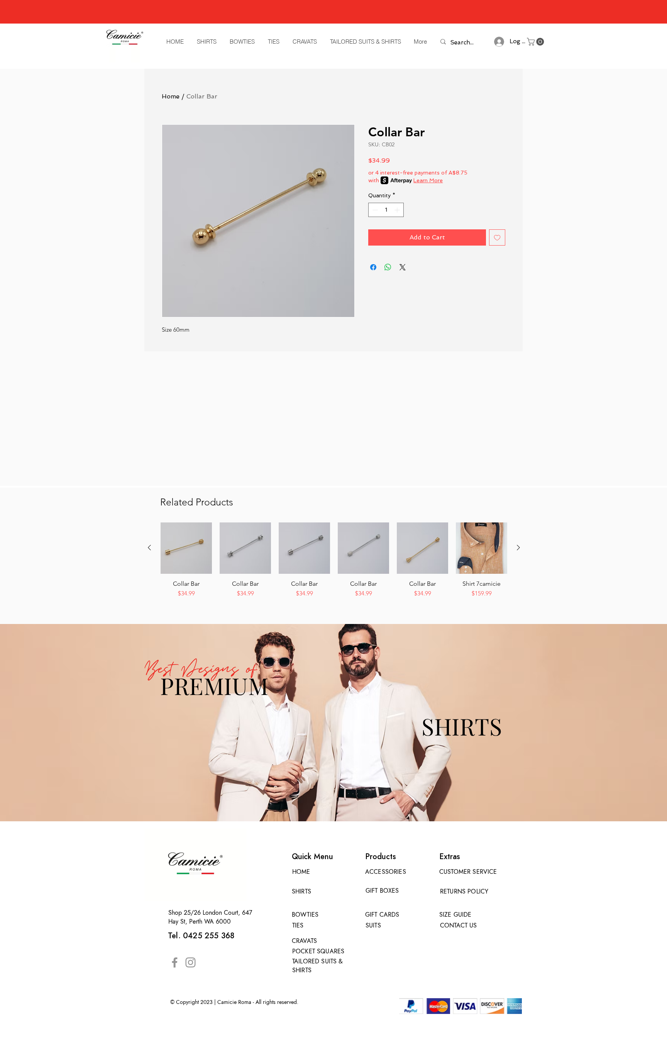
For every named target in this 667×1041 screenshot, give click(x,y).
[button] (536, 42)
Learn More (428, 180)
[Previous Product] (149, 547)
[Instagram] (190, 962)
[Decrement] (374, 210)
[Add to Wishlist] (497, 237)
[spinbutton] (386, 210)
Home (170, 96)
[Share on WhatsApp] (388, 267)
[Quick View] (186, 548)
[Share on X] (402, 267)
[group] (334, 564)
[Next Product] (518, 547)
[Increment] (398, 210)
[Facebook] (174, 962)
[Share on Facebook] (373, 267)
